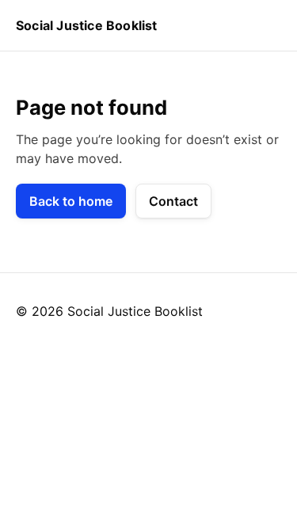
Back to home (70, 201)
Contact (173, 201)
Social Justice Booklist (87, 25)
